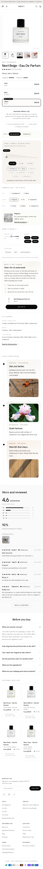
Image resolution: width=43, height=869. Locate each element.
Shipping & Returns (8, 852)
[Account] (7, 6)
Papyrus (14, 199)
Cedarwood (34, 206)
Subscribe (35, 788)
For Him (4, 808)
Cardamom (33, 199)
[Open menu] (2, 6)
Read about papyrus (20, 222)
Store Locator (27, 830)
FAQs (24, 834)
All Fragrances (6, 805)
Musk (27, 193)
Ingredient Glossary (8, 830)
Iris (24, 199)
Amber (23, 206)
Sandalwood (16, 193)
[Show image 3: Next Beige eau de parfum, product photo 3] (20, 55)
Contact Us (26, 827)
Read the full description (9, 344)
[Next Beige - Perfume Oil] (9, 300)
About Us (5, 827)
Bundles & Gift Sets (8, 818)
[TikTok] (14, 795)
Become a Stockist (29, 846)
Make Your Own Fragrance (31, 805)
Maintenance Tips (28, 837)
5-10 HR (30, 163)
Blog (3, 834)
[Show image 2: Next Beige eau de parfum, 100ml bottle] (12, 55)
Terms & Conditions (8, 849)
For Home (5, 815)
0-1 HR (12, 163)
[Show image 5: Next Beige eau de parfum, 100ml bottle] (34, 55)
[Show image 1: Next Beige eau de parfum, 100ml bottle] (5, 55)
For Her (4, 811)
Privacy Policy (6, 846)
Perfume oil (26, 134)
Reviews (4, 837)
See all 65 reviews (21, 605)
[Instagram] (9, 795)
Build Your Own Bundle (30, 808)
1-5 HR (21, 163)
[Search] (36, 6)
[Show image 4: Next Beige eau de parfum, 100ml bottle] (27, 55)
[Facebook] (4, 795)
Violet (14, 206)
